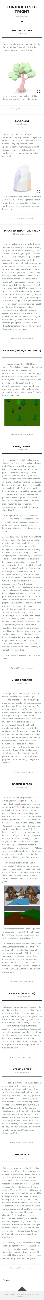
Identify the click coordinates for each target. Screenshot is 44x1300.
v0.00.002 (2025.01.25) (22, 993)
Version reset (22, 1069)
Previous (6, 1280)
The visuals (22, 1154)
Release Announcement (22, 354)
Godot (21, 810)
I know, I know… (22, 446)
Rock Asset (22, 120)
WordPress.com (22, 1297)
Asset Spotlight (22, 34)
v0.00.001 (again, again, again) (22, 350)
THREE (17, 807)
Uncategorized (22, 450)
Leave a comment (27, 109)
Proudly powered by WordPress (15, 1294)
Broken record (22, 784)
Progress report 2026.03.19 (22, 230)
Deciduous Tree (22, 30)
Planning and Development (22, 234)
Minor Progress (22, 680)
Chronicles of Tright (22, 9)
